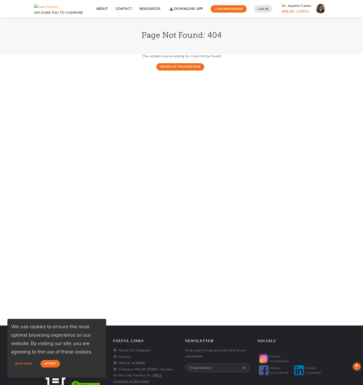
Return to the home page (180, 67)
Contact (124, 8)
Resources (151, 8)
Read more (23, 364)
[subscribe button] (244, 367)
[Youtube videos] (357, 366)
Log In (263, 8)
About (102, 8)
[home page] (46, 5)
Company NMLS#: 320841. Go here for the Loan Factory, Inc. (143, 375)
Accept (50, 364)
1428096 (295, 11)
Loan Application (229, 8)
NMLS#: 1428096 (131, 363)
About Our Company (134, 350)
